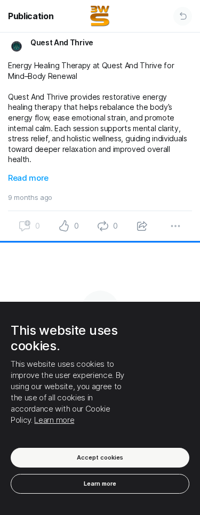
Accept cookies (100, 457)
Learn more (54, 420)
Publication (30, 16)
